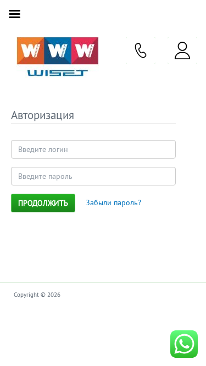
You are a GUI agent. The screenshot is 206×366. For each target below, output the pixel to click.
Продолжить (43, 203)
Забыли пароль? (113, 202)
